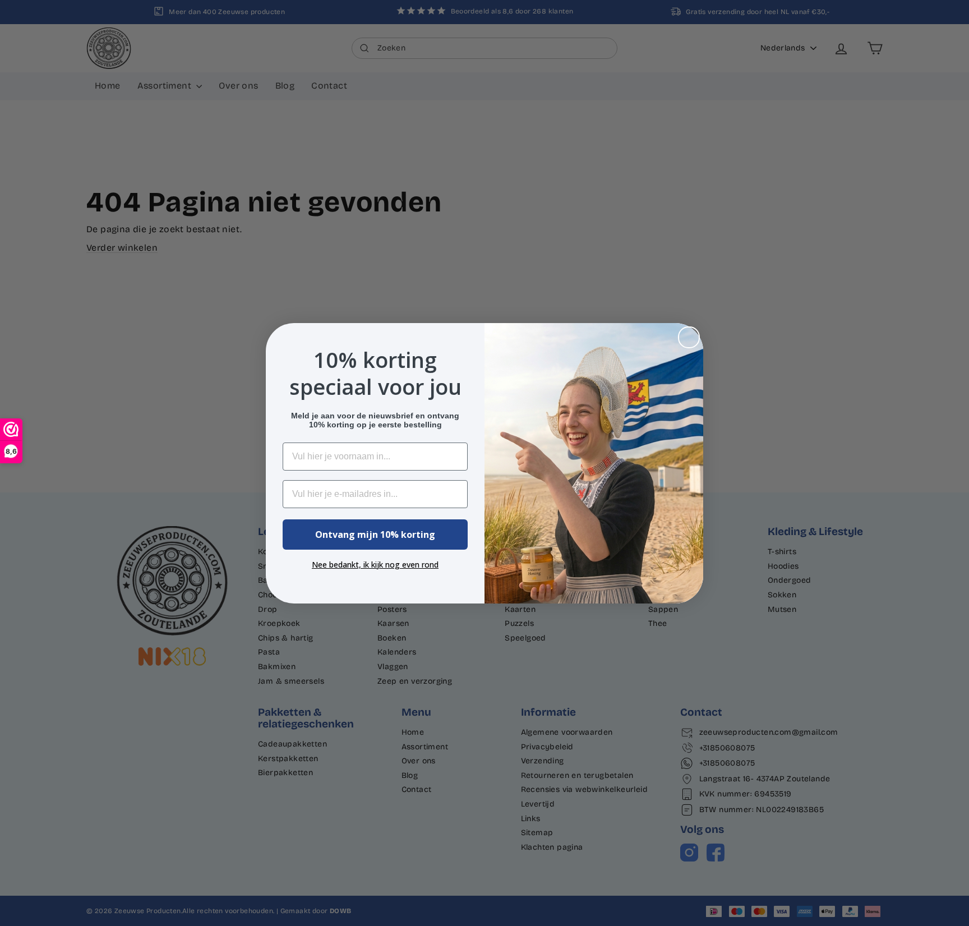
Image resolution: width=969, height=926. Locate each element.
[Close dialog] (689, 337)
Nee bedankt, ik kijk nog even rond (375, 564)
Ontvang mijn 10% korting (375, 534)
